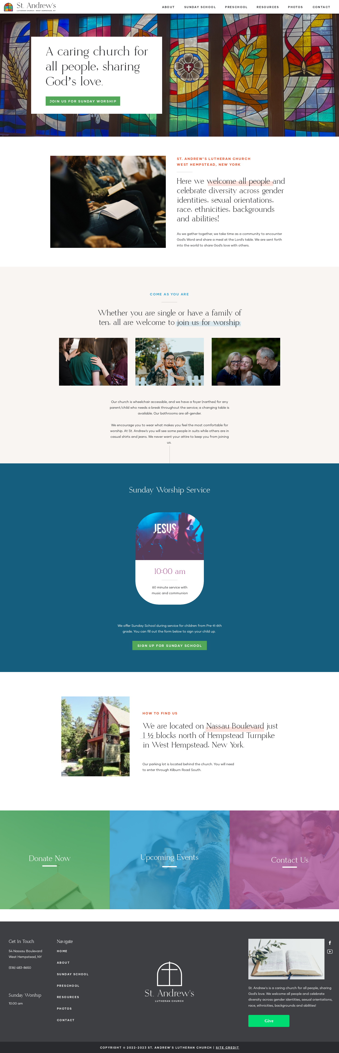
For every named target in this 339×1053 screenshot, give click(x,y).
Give (269, 1020)
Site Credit (227, 1047)
